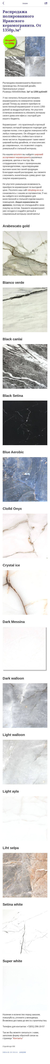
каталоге (17, 154)
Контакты (17, 1038)
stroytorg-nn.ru (34, 190)
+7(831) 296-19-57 (36, 1026)
